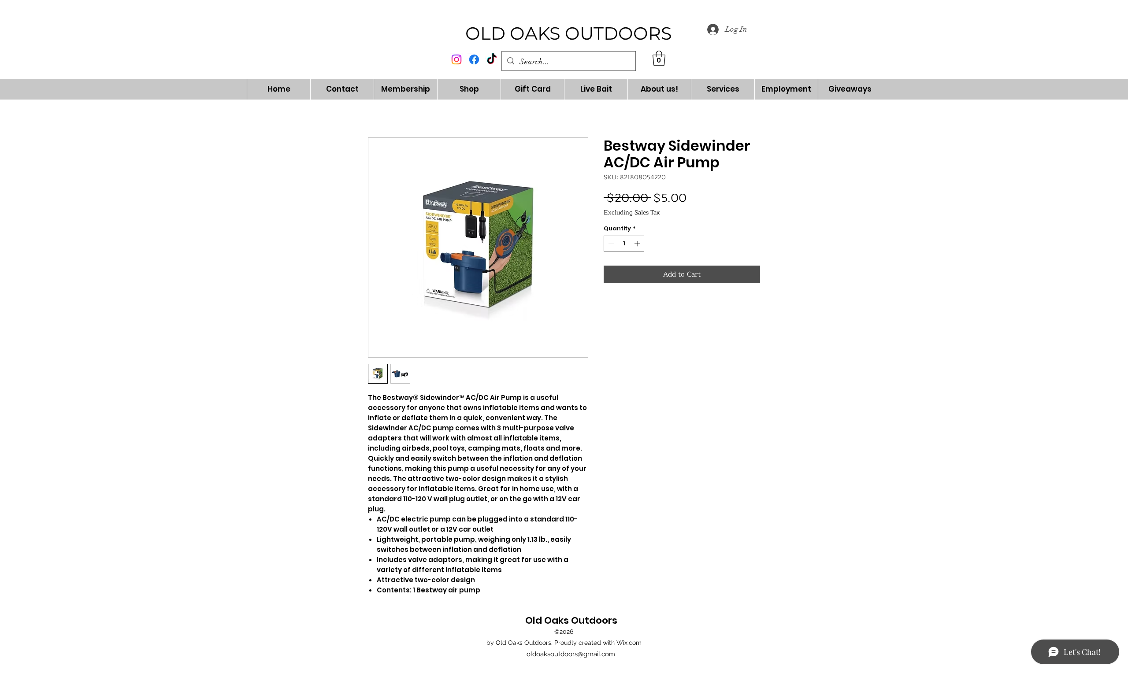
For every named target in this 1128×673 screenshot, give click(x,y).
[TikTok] (491, 59)
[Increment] (638, 243)
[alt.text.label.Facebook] (474, 59)
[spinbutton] (624, 243)
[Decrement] (610, 243)
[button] (659, 58)
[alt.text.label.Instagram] (456, 59)
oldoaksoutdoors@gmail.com (571, 654)
